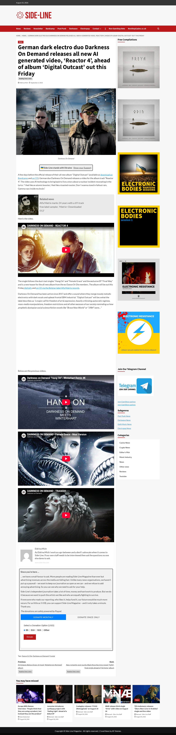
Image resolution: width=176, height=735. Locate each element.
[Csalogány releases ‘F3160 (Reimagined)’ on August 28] (88, 694)
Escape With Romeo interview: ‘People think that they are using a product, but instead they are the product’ (30, 710)
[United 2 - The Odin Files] (139, 120)
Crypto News (124, 447)
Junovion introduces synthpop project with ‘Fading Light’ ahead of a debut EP (57, 710)
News (18, 28)
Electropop (85, 28)
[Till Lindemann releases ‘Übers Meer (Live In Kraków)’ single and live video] (146, 694)
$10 (33, 630)
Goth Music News (125, 424)
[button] (158, 29)
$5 (27, 630)
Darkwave (73, 28)
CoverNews (104, 731)
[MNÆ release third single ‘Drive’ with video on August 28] (117, 694)
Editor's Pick (124, 452)
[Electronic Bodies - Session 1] (139, 227)
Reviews (27, 28)
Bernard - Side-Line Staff (56, 717)
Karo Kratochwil (25, 717)
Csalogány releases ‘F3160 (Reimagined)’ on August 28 (87, 707)
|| (105, 28)
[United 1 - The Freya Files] (139, 67)
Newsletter (38, 28)
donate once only (89, 617)
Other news (124, 467)
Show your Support (82, 167)
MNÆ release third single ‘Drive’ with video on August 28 (116, 709)
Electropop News (124, 428)
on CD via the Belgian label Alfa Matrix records (57, 288)
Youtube (123, 476)
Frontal (52, 656)
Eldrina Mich (24, 83)
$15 (39, 630)
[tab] (43, 617)
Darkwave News (124, 420)
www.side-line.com (42, 563)
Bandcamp (50, 28)
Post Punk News (124, 416)
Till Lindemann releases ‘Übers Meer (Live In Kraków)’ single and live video (146, 709)
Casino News (124, 443)
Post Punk (62, 28)
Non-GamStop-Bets (117, 28)
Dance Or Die (27, 656)
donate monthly (43, 617)
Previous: (40, 664)
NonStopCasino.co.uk (137, 28)
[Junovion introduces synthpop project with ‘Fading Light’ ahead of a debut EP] (59, 694)
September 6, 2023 (37, 83)
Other (46, 630)
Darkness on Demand (41, 656)
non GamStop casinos (127, 401)
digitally (28, 288)
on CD (35, 178)
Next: (90, 664)
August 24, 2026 (24, 719)
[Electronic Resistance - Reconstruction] (139, 280)
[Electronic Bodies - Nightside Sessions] (139, 173)
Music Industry (125, 457)
